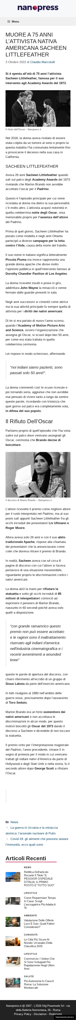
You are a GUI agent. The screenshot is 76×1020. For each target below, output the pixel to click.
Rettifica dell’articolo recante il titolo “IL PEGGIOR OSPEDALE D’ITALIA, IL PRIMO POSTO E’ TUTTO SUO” (39, 878)
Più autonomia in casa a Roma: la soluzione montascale (39, 984)
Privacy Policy (22, 1014)
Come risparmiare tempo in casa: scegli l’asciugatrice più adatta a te (40, 902)
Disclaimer (40, 1014)
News (14, 822)
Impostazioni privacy (65, 1017)
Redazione (55, 1014)
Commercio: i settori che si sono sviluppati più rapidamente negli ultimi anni (39, 963)
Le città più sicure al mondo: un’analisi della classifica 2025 (38, 943)
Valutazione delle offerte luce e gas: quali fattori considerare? (39, 923)
